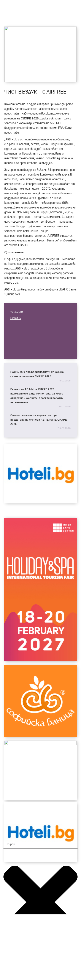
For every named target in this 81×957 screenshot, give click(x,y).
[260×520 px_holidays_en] (40, 660)
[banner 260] (40, 735)
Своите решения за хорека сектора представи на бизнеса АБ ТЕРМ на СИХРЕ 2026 (38, 420)
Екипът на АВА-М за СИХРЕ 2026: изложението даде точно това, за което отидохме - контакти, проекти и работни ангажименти (36, 396)
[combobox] (40, 844)
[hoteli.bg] (40, 502)
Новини (15, 318)
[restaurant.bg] (40, 744)
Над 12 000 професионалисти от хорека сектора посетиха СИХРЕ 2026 (37, 374)
